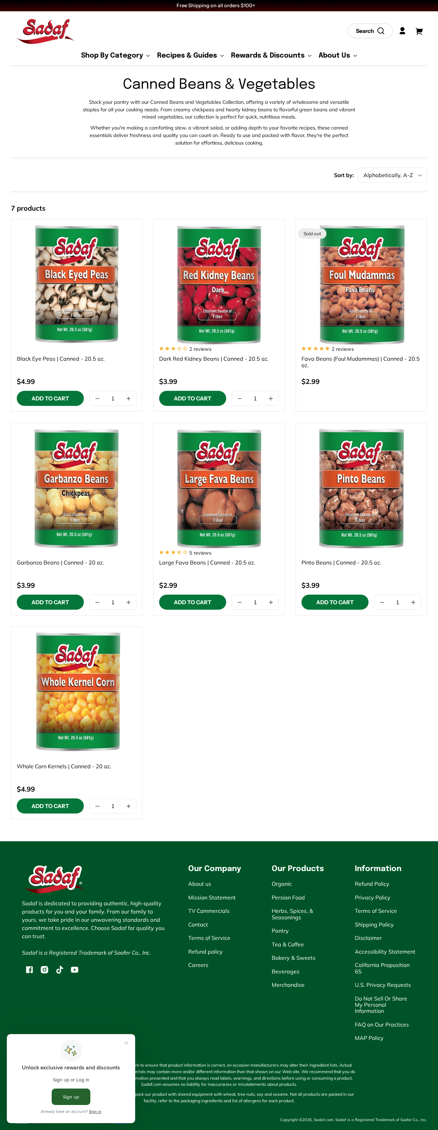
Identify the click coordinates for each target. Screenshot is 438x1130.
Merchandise (288, 984)
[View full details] (77, 285)
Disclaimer (368, 937)
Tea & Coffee (288, 944)
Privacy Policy (372, 897)
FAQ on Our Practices (382, 1024)
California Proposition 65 (382, 967)
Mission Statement (212, 897)
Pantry (280, 930)
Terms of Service (209, 937)
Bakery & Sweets (293, 957)
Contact (198, 924)
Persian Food (288, 897)
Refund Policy (372, 883)
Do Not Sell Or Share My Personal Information (381, 1005)
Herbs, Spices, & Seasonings (292, 913)
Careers (198, 964)
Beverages (285, 971)
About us (199, 883)
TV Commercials (209, 910)
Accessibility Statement (385, 951)
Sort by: (344, 175)
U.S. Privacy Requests (383, 984)
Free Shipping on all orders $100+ (216, 5)
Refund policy (205, 951)
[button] (370, 30)
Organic (282, 883)
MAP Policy (369, 1037)
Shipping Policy (374, 924)
